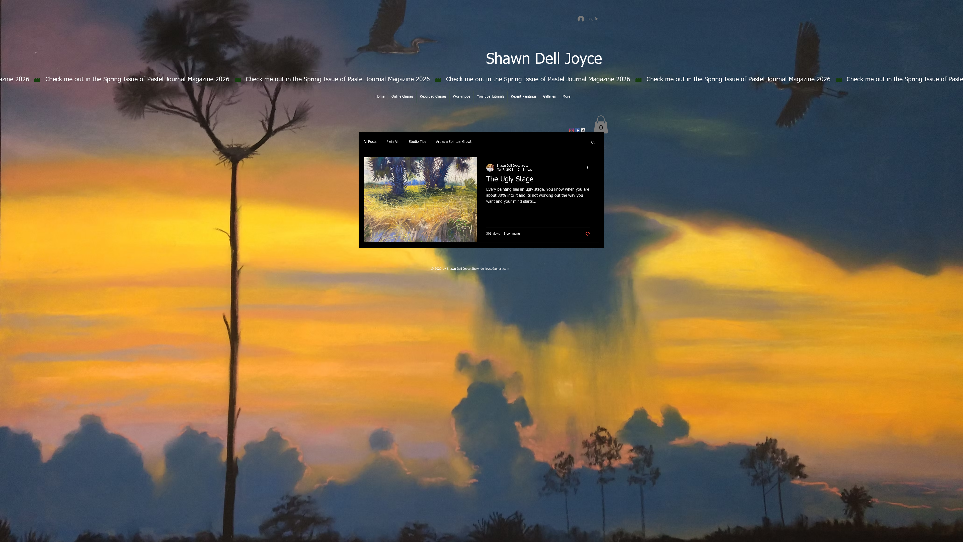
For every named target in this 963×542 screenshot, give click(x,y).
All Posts (370, 142)
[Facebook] (577, 130)
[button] (600, 124)
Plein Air (392, 142)
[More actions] (589, 168)
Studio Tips (417, 142)
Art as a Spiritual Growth (454, 142)
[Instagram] (571, 130)
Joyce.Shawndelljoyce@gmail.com (486, 268)
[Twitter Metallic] (583, 130)
